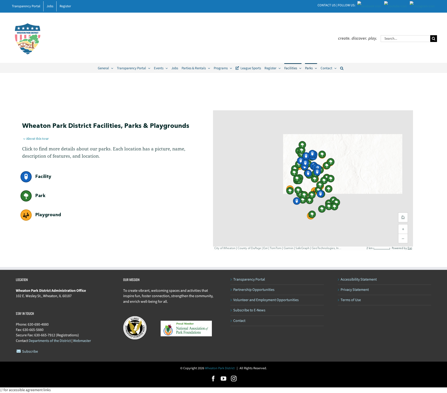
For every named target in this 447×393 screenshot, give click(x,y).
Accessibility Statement (359, 279)
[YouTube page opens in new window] (395, 5)
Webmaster (82, 340)
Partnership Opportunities (253, 289)
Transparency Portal (249, 279)
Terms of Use (351, 300)
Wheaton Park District (220, 368)
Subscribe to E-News (249, 310)
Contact (239, 320)
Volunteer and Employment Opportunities (266, 300)
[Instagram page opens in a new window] (422, 5)
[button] (341, 68)
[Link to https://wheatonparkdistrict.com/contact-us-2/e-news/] (19, 351)
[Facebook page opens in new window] (369, 5)
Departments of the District (50, 340)
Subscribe (30, 351)
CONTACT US (327, 5)
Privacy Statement (355, 289)
